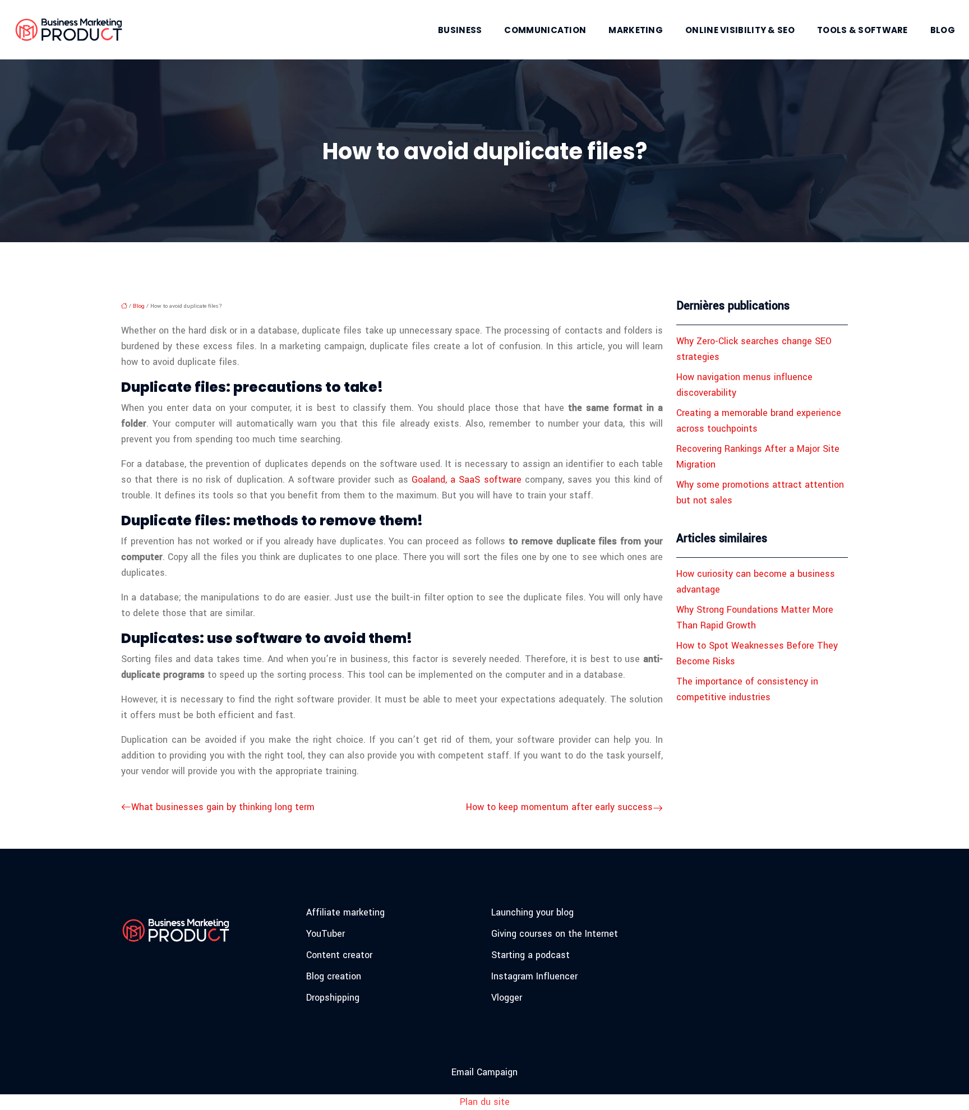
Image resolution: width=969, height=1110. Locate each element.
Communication (545, 30)
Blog (942, 30)
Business (460, 30)
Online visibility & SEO (740, 30)
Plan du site (485, 1101)
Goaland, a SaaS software (467, 479)
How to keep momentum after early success (559, 807)
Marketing (635, 30)
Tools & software (862, 30)
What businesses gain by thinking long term (223, 807)
